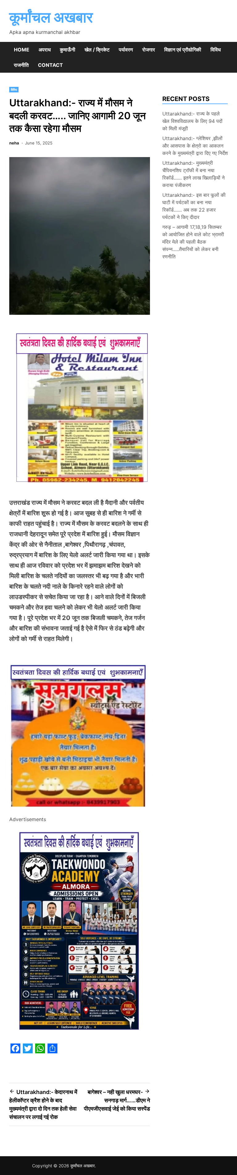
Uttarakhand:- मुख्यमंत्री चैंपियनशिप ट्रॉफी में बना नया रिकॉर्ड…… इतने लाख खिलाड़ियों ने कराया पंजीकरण (193, 174)
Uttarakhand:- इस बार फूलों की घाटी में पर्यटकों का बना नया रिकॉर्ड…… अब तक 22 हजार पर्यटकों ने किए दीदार (194, 206)
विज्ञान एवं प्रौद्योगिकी (182, 50)
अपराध (45, 50)
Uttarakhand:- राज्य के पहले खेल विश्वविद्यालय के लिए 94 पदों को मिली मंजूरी (192, 121)
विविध (215, 50)
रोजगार (148, 50)
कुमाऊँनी (67, 50)
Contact (50, 65)
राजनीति (21, 65)
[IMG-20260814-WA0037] (79, 811)
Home (21, 50)
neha (14, 142)
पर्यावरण (126, 50)
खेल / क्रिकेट (97, 50)
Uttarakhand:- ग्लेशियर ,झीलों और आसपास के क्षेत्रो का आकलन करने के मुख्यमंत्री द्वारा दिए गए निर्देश (195, 145)
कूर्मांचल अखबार (51, 17)
